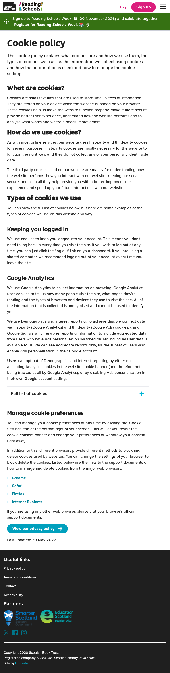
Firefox (18, 493)
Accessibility (13, 595)
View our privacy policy (33, 528)
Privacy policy (14, 568)
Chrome (19, 477)
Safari (17, 485)
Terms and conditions (20, 577)
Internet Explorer (27, 501)
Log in (124, 7)
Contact (10, 586)
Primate (21, 663)
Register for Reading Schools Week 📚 (49, 24)
